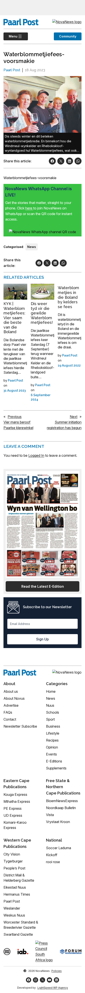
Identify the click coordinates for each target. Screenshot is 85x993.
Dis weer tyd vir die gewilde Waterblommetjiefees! (42, 313)
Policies (56, 971)
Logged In (36, 455)
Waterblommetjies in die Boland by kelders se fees (68, 297)
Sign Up (42, 639)
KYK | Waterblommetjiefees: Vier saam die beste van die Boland (14, 317)
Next (73, 416)
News (31, 247)
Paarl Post (11, 70)
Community (67, 36)
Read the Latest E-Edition (42, 586)
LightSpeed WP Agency (52, 987)
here (29, 208)
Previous (15, 416)
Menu (10, 36)
